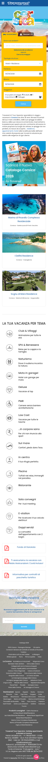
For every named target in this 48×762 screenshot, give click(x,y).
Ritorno (6, 79)
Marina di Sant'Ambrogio (37, 699)
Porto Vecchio (31, 701)
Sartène (33, 704)
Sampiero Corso (33, 685)
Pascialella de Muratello (11, 701)
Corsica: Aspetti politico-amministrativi (24, 668)
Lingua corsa (7, 683)
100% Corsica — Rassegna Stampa (19, 647)
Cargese (33, 694)
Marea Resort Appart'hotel (35, 715)
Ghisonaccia (14, 697)
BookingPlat (14, 758)
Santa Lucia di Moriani (21, 704)
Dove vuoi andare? (11, 41)
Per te (21, 657)
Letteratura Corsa (36, 680)
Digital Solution (31, 758)
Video (39, 657)
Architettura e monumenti (21, 661)
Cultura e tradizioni (34, 671)
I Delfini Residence (24, 255)
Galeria (5, 697)
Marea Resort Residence (24, 718)
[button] (3, 20)
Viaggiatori (8, 90)
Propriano (42, 701)
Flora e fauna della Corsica (33, 673)
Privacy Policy (40, 758)
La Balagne (36, 654)
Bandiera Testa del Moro (16, 664)
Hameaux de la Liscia (29, 697)
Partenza (7, 69)
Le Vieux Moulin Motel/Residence (24, 713)
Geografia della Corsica (16, 676)
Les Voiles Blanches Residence (15, 715)
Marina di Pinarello (20, 699)
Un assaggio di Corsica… (32, 687)
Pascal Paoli (14, 685)
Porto (23, 701)
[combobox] (23, 63)
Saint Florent (7, 704)
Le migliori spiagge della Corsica (17, 680)
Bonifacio (41, 692)
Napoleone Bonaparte (38, 683)
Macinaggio (7, 699)
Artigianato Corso (38, 661)
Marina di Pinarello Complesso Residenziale (24, 722)
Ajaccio (17, 692)
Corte (40, 694)
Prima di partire (30, 657)
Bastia (33, 692)
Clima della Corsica (33, 664)
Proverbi (22, 685)
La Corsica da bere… (33, 676)
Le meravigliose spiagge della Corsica (24, 678)
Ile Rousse (41, 697)
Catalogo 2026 (24, 643)
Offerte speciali (11, 657)
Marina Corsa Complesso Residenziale (24, 720)
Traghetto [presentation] (28, 34)
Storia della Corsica (14, 687)
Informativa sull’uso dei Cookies (18, 654)
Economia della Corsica (14, 673)
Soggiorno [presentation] (11, 34)
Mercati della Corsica (21, 683)
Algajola (25, 692)
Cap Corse (24, 694)
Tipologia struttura (11, 58)
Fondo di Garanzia (26, 547)
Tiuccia (24, 706)
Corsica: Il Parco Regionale (16, 671)
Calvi (16, 694)
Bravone (9, 694)
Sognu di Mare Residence (24, 294)
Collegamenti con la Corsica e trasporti (24, 666)
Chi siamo (36, 647)
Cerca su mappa (23, 54)
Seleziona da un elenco (23, 50)
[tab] (10, 34)
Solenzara (42, 704)
